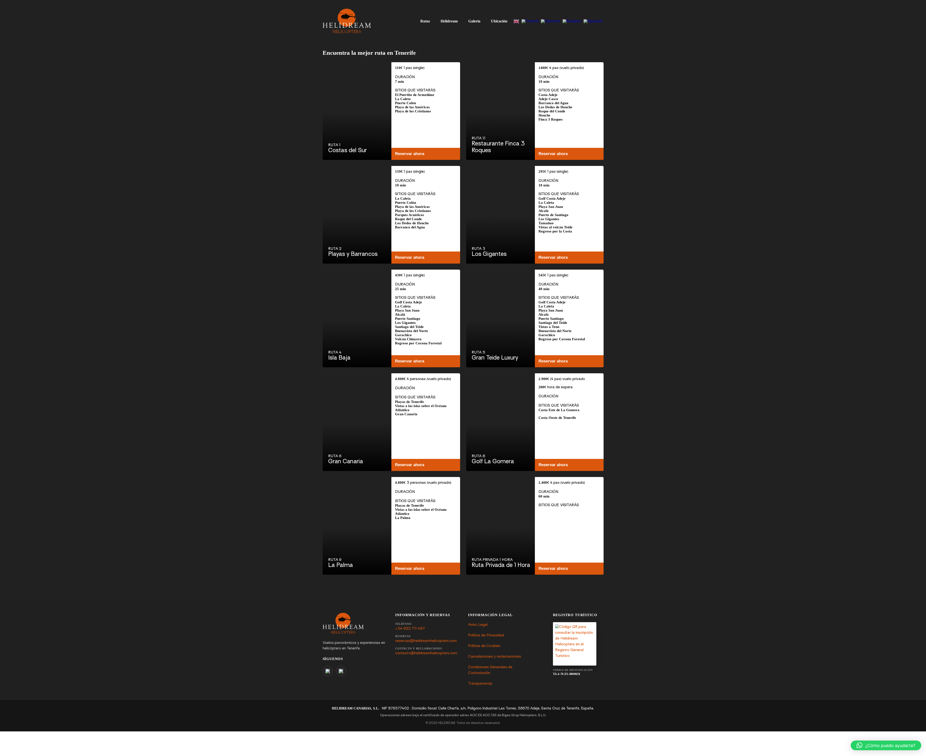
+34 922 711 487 (410, 629)
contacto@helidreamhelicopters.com (426, 653)
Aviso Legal (478, 625)
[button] (886, 745)
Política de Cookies (484, 646)
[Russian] (571, 21)
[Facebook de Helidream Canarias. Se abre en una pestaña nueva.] (341, 671)
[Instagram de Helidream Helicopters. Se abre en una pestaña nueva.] (328, 671)
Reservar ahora (409, 153)
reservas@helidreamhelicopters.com (426, 641)
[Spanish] (593, 21)
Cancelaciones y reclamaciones (494, 657)
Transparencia (480, 684)
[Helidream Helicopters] (343, 623)
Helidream (449, 21)
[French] (530, 21)
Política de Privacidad (486, 635)
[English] (516, 21)
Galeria (474, 21)
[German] (550, 21)
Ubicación (499, 21)
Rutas (425, 21)
